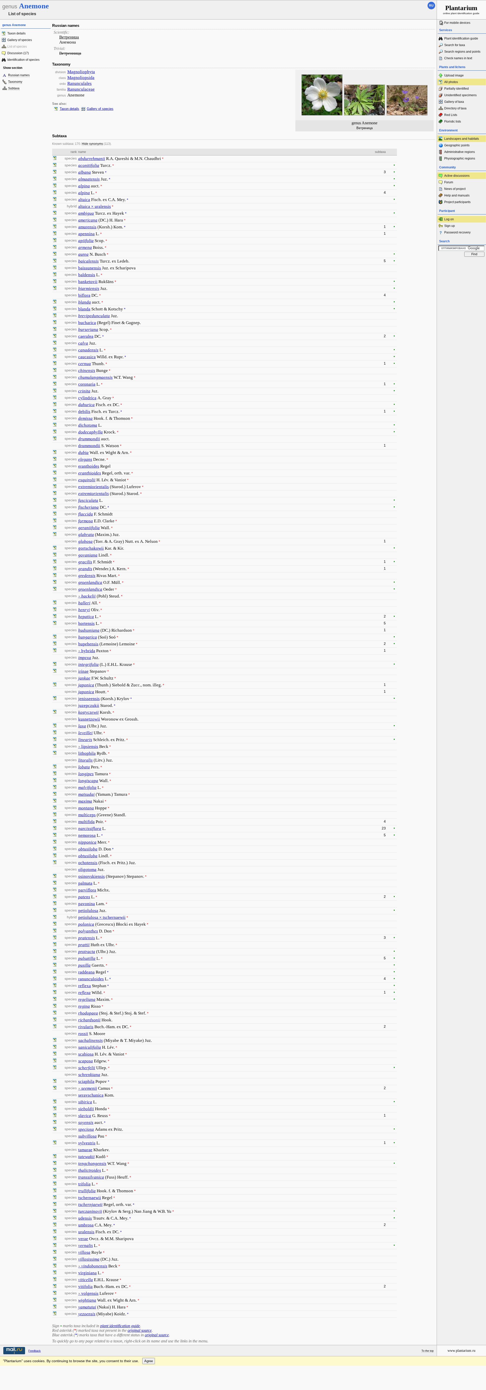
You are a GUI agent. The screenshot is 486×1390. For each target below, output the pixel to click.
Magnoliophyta (81, 71)
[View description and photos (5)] (54, 193)
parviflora (87, 890)
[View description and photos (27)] (54, 412)
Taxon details (16, 33)
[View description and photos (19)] (54, 569)
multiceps (87, 814)
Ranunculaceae (81, 89)
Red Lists (450, 115)
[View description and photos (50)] (54, 350)
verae (83, 1238)
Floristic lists (452, 121)
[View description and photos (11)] (54, 877)
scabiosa (86, 1054)
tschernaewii (89, 1197)
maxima (85, 801)
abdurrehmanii (91, 158)
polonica (86, 924)
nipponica (87, 842)
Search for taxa (454, 45)
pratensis (86, 938)
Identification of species (23, 60)
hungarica (87, 637)
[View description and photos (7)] (54, 1013)
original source (140, 1330)
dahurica (86, 404)
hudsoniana (88, 630)
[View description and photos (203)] (54, 835)
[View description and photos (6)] (54, 261)
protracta (86, 951)
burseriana (88, 329)
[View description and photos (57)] (54, 179)
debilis (84, 411)
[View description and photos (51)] (54, 911)
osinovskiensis (91, 876)
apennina (86, 233)
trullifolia (87, 1190)
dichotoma (87, 425)
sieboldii (86, 1108)
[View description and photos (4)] (54, 439)
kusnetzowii (89, 719)
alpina (84, 186)
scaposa (85, 1061)
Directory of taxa (455, 108)
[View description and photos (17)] (54, 1225)
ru (431, 5)
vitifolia (85, 1286)
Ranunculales (79, 83)
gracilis (85, 562)
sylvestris (86, 1143)
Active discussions (457, 175)
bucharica (87, 322)
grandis (85, 568)
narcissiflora (89, 828)
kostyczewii (88, 712)
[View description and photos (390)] (54, 1143)
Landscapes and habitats (461, 139)
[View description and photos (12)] (54, 323)
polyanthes (88, 931)
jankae (84, 678)
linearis (85, 739)
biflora (84, 295)
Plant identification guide (461, 38)
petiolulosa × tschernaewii (102, 917)
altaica (84, 199)
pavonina (86, 903)
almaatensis (89, 179)
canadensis (88, 350)
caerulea (85, 336)
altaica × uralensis (94, 206)
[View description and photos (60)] (54, 289)
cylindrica (87, 397)
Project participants (457, 202)
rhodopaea (88, 1013)
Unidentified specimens (460, 95)
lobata (84, 767)
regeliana (86, 999)
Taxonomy (15, 82)
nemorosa (87, 835)
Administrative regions (459, 152)
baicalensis (88, 261)
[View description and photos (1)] (54, 603)
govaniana (87, 555)
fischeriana (88, 507)
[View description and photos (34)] (54, 965)
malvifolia (87, 787)
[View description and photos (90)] (54, 166)
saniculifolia (89, 1047)
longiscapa (88, 780)
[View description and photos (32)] (54, 371)
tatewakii (86, 1156)
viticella (85, 1279)
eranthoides (88, 466)
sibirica (85, 1102)
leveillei (85, 732)
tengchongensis (92, 1163)
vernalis (85, 1245)
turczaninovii (90, 1211)
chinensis (86, 370)
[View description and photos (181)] (54, 200)
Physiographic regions (459, 158)
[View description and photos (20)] (54, 460)
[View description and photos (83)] (54, 336)
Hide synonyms (92, 144)
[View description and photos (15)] (54, 186)
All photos (451, 82)
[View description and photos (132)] (54, 644)
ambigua (86, 213)
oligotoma (87, 869)
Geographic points (457, 145)
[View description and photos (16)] (54, 316)
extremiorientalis (93, 486)
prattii (84, 944)
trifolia (84, 1184)
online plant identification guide (461, 9)
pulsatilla (86, 958)
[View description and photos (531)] (54, 897)
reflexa (84, 985)
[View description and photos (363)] (54, 432)
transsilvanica (91, 1177)
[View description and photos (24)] (54, 535)
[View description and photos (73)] (54, 227)
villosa (84, 1252)
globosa (85, 541)
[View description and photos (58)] (54, 952)
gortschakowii (91, 548)
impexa (84, 657)
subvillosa (87, 1136)
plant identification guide (120, 1326)
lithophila (87, 753)
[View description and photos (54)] (54, 213)
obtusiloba (87, 849)
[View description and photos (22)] (54, 1198)
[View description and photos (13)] (54, 343)
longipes (86, 773)
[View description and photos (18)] (54, 521)
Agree (148, 1361)
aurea (83, 254)
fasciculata (88, 500)
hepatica (86, 616)
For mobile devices (457, 23)
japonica (86, 685)
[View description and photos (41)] (54, 637)
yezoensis (86, 1314)
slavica (84, 1115)
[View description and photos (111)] (54, 282)
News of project (454, 189)
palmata (85, 883)
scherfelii (86, 1067)
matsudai (86, 794)
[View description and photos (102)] (54, 1102)
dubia (83, 452)
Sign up (449, 226)
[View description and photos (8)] (54, 241)
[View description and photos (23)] (54, 726)
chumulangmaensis (95, 377)
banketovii (87, 281)
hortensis (86, 623)
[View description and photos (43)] (54, 309)
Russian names (19, 75)
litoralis (85, 760)
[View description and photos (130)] (54, 384)
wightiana (87, 1300)
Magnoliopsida (80, 77)
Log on (449, 219)
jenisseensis (89, 698)
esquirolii (86, 480)
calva (83, 343)
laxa (82, 726)
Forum (448, 182)
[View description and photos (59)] (54, 172)
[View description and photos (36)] (54, 1246)
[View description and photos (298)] (54, 979)
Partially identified (456, 88)
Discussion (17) (18, 53)
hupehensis (88, 644)
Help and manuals (457, 195)
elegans (85, 459)
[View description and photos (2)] (54, 159)
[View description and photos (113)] (54, 938)
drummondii (89, 438)
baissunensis (89, 268)
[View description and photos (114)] (54, 425)
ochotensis (87, 862)
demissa (85, 418)
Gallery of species (19, 40)
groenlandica (90, 582)
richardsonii (89, 1020)
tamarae (85, 1149)
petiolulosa (88, 910)
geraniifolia (89, 527)
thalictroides (89, 1170)
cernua (84, 363)
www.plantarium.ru (461, 1351)
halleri (84, 603)
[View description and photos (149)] (54, 501)
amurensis (87, 227)
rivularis (85, 1026)
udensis (85, 1218)
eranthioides (89, 473)
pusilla (84, 965)
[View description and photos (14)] (54, 849)
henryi (84, 609)
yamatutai (87, 1307)
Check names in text (458, 58)
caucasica (87, 356)
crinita (84, 391)
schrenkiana (89, 1074)
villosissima (88, 1259)
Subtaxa (13, 88)
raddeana (86, 972)
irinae (83, 671)
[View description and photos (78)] (54, 1129)
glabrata (86, 534)
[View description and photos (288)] (54, 617)
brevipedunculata (94, 315)
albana (84, 172)
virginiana (87, 1272)
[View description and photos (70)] (54, 254)
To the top (427, 1350)
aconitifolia (88, 165)
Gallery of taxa (454, 102)
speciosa (86, 1129)
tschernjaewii (90, 1204)
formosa (85, 521)
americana (87, 220)
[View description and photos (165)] (54, 1211)
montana (86, 808)
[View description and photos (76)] (54, 357)
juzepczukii (88, 705)
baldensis (86, 274)
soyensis (85, 1122)
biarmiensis (88, 288)
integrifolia (88, 664)
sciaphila (86, 1081)
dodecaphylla (90, 432)
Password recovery (457, 232)
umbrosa (86, 1225)
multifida (86, 821)
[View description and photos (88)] (54, 405)
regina (84, 1006)
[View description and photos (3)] (54, 220)
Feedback (34, 1350)
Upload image (454, 75)
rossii (83, 1033)
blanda (84, 302)
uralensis (86, 1231)
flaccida (85, 514)
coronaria (86, 384)
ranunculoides (91, 979)
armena (85, 247)
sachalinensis (90, 1040)
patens (84, 897)
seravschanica (91, 1095)
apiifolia (86, 240)
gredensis (86, 575)
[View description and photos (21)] (54, 364)
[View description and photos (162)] (54, 665)
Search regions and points (462, 51)
